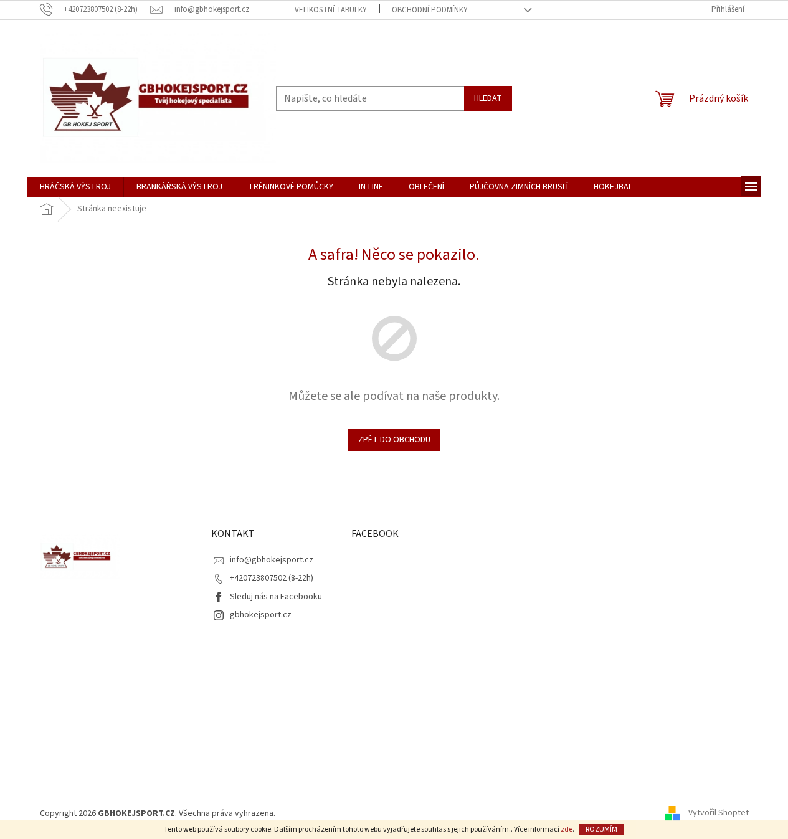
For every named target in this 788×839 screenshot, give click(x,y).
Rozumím (601, 829)
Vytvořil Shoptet (718, 813)
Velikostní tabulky (331, 10)
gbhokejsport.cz (261, 615)
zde (566, 829)
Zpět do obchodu (394, 440)
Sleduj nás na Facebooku (276, 596)
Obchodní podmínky (430, 10)
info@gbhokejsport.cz (271, 560)
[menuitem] (75, 187)
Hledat (488, 98)
